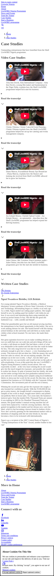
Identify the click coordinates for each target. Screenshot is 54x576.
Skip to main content (9, 2)
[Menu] (27, 27)
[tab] (27, 291)
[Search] (27, 24)
